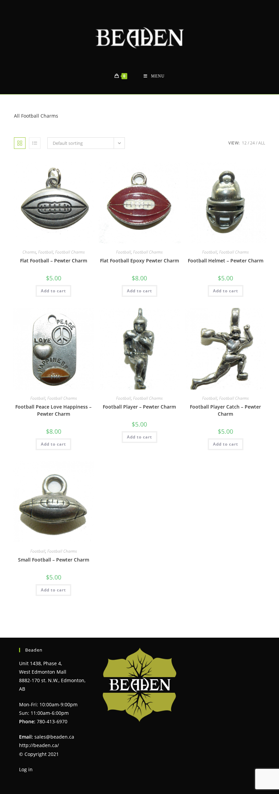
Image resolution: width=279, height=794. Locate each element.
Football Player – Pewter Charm (139, 406)
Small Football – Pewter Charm (53, 559)
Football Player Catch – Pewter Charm (225, 410)
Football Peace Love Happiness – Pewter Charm (53, 410)
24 (252, 143)
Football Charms (70, 252)
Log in (26, 769)
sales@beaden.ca (54, 736)
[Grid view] (20, 143)
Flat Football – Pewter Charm (53, 260)
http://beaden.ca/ (39, 745)
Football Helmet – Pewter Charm (225, 260)
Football (45, 252)
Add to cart (53, 291)
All (261, 143)
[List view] (34, 143)
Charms (29, 252)
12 (244, 143)
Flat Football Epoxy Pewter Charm (139, 260)
